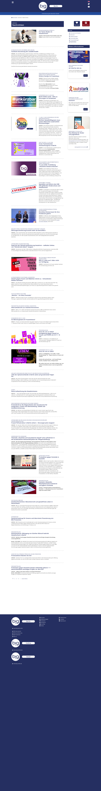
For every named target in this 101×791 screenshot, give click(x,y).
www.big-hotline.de (18, 650)
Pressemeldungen (74, 40)
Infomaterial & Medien (75, 33)
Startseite (14, 17)
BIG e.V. (15, 636)
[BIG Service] (50, 6)
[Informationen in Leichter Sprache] (89, 7)
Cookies (62, 619)
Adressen (72, 34)
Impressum (63, 620)
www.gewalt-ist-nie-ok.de (75, 141)
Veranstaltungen (74, 38)
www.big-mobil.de (17, 663)
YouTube (43, 624)
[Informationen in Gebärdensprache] (89, 4)
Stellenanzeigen (74, 36)
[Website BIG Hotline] (23, 647)
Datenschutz (63, 617)
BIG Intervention (17, 631)
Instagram (43, 622)
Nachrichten (73, 41)
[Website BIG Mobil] (23, 660)
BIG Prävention (16, 634)
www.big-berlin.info (18, 628)
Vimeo (42, 625)
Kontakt (43, 617)
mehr (85, 75)
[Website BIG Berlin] (23, 625)
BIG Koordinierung (17, 633)
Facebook (43, 620)
